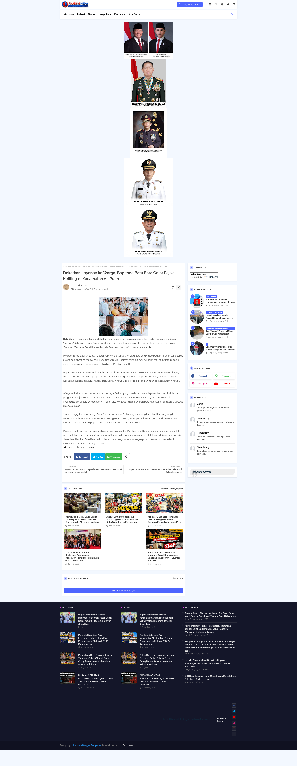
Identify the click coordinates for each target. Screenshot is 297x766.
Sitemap (92, 14)
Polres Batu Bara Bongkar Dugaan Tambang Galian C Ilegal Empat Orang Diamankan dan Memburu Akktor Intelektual (95, 660)
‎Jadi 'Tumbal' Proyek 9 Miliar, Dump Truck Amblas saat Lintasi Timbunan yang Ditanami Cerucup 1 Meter (219, 335)
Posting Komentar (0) (123, 590)
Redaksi (81, 14)
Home (71, 14)
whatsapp (226, 376)
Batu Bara (80, 447)
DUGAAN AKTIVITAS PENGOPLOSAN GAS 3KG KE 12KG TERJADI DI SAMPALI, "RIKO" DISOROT (95, 680)
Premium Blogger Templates (87, 745)
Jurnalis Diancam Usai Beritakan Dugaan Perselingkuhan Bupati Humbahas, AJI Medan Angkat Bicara (207, 663)
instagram (202, 384)
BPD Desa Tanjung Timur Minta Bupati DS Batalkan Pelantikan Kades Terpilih (210, 677)
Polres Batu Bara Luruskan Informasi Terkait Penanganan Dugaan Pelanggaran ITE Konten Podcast (164, 556)
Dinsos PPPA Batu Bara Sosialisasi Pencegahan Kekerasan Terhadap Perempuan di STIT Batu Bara (82, 556)
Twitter (99, 457)
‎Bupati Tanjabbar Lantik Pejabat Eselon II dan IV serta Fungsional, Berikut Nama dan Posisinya (220, 319)
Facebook (83, 457)
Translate (213, 277)
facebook (203, 376)
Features (118, 14)
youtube (226, 384)
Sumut (76, 267)
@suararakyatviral (201, 472)
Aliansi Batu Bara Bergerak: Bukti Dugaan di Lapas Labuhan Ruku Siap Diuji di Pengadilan (122, 519)
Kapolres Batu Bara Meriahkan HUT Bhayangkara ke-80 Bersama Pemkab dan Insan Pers (164, 519)
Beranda (67, 267)
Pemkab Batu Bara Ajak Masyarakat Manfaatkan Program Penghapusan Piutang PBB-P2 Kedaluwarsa (95, 640)
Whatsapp (115, 457)
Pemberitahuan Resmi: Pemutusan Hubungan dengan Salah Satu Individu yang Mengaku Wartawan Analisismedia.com (208, 629)
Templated (128, 745)
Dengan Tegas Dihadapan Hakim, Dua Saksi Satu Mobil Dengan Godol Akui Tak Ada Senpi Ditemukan (210, 614)
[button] (232, 14)
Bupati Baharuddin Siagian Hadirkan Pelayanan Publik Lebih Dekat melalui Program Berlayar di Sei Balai (95, 619)
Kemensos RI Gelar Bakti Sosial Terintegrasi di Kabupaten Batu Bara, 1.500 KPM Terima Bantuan (82, 519)
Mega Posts (105, 14)
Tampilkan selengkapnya (171, 488)
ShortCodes (134, 14)
